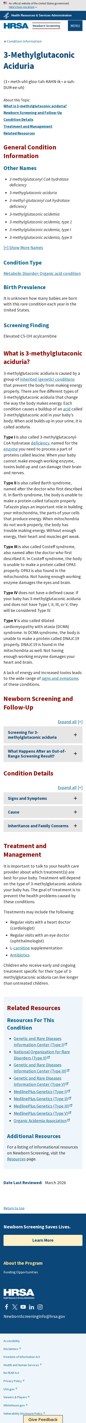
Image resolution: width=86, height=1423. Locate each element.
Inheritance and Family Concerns (38, 825)
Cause (13, 812)
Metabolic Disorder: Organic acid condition (42, 273)
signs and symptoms (60, 678)
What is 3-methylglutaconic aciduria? (35, 106)
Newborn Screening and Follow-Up (33, 112)
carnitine (21, 948)
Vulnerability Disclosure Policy (23, 1413)
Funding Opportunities (21, 1272)
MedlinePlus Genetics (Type (40, 1091)
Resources (16, 1159)
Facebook (6, 1307)
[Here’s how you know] (43, 5)
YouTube (23, 1307)
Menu (75, 25)
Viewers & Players (15, 1397)
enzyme (11, 449)
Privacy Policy (13, 1381)
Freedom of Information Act (22, 1357)
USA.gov (9, 1389)
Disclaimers (11, 1349)
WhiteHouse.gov (14, 1405)
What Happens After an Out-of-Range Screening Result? (37, 753)
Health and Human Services (21, 1365)
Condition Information (24, 41)
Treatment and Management (28, 126)
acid (67, 409)
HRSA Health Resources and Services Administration (19, 1294)
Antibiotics (20, 955)
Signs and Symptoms (27, 798)
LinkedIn (31, 1307)
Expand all (67, 722)
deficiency (40, 443)
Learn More (43, 1240)
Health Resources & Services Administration (41, 15)
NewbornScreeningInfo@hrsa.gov (34, 1316)
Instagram (40, 1307)
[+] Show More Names (23, 247)
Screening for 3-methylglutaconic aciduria (32, 735)
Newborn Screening (32, 26)
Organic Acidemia (40, 1120)
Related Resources (19, 133)
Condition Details (18, 119)
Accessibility (12, 1341)
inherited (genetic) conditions (47, 379)
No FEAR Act (11, 1373)
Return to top (14, 1208)
